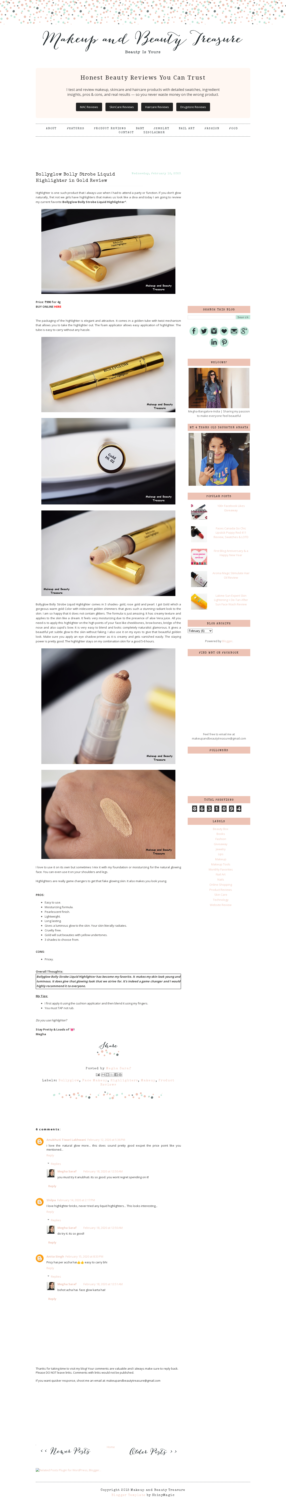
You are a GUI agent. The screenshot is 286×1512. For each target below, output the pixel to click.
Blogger (227, 641)
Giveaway (220, 844)
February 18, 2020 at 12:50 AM (103, 1171)
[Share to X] (111, 1074)
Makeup (148, 1080)
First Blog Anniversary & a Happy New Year (231, 553)
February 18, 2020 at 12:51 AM (103, 1284)
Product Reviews (110, 128)
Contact (126, 132)
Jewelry (161, 128)
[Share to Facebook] (116, 1074)
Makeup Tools (220, 864)
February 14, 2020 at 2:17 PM (76, 1200)
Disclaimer (154, 132)
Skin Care (220, 895)
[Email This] (103, 1074)
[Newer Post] (67, 1457)
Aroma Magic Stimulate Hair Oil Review (231, 575)
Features (75, 128)
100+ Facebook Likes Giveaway (231, 508)
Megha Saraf (67, 1171)
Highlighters (124, 1080)
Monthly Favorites (221, 869)
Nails (220, 879)
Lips (220, 854)
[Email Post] (97, 1074)
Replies (56, 1164)
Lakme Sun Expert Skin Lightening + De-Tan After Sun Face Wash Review (231, 600)
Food (233, 128)
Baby (140, 128)
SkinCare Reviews (121, 107)
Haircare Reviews (157, 107)
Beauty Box (220, 829)
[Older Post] (152, 1456)
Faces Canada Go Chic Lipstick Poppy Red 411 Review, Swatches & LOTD (231, 532)
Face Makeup (95, 1080)
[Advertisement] (143, 148)
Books (221, 834)
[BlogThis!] (107, 1074)
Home (111, 1447)
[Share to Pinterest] (120, 1074)
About (52, 128)
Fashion (211, 128)
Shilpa (51, 1200)
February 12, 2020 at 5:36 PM (106, 1140)
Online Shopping (220, 885)
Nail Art (187, 128)
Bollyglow (69, 1080)
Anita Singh (55, 1256)
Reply (50, 1155)
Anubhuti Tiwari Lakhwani (66, 1140)
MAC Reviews (89, 107)
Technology (221, 900)
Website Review (220, 905)
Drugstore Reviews (193, 107)
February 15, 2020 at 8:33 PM (84, 1256)
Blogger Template (128, 1495)
